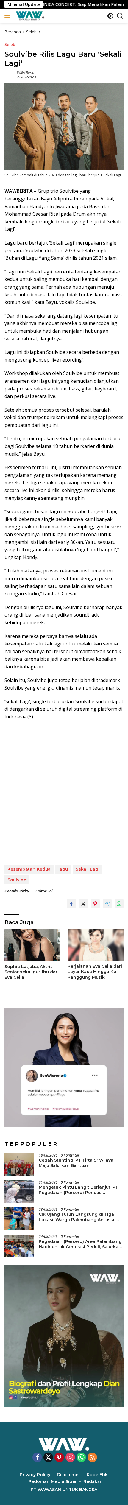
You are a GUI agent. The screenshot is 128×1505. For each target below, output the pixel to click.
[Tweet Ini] (83, 903)
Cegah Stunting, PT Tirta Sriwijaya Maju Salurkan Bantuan (76, 1162)
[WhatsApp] (81, 1458)
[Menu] (8, 16)
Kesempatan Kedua (29, 869)
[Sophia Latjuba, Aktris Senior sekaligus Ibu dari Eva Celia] (32, 945)
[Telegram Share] (107, 903)
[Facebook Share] (71, 903)
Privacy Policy (35, 1474)
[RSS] (92, 1458)
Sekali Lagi (87, 869)
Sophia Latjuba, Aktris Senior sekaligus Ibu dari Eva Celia (31, 972)
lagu (63, 869)
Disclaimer (68, 1474)
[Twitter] (48, 1458)
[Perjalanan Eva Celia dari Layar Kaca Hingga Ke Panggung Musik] (96, 945)
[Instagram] (70, 1458)
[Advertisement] (64, 792)
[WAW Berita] (29, 16)
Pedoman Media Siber (52, 1481)
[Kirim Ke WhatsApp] (119, 903)
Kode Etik (97, 1474)
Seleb (9, 44)
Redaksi (92, 1481)
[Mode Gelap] (110, 16)
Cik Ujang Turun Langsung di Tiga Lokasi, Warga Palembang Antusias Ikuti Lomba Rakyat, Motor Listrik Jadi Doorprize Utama (80, 1217)
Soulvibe (16, 880)
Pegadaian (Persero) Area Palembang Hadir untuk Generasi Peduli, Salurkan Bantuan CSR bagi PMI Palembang (80, 1244)
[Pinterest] (59, 1458)
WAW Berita (26, 72)
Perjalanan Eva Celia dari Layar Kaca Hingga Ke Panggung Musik (95, 972)
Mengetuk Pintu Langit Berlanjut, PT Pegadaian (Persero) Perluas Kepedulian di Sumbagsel (78, 1190)
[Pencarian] (120, 16)
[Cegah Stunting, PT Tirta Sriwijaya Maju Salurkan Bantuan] (19, 1164)
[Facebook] (37, 1458)
